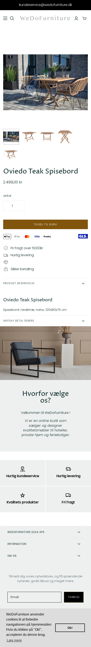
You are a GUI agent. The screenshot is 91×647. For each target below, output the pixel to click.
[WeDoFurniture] (45, 18)
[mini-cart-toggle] (84, 18)
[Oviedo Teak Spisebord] (11, 137)
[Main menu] (5, 18)
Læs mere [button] (14, 640)
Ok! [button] (70, 627)
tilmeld (74, 597)
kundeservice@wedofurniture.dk (45, 5)
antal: (7, 196)
